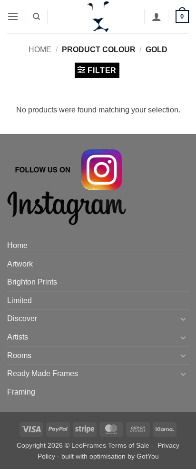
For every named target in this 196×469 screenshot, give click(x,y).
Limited (19, 300)
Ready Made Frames (42, 373)
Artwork (20, 264)
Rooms (19, 355)
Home (40, 50)
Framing (21, 392)
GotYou (148, 456)
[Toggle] (183, 318)
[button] (13, 16)
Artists (17, 337)
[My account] (156, 16)
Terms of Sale (128, 445)
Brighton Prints (32, 282)
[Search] (36, 17)
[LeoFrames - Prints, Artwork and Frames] (98, 16)
